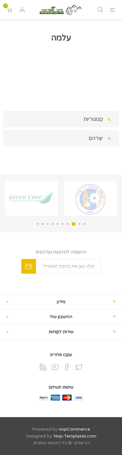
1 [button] (84, 224)
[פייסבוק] (67, 367)
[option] (90, 198)
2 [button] (79, 224)
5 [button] (63, 224)
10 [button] (37, 224)
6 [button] (57, 224)
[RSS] (43, 367)
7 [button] (52, 224)
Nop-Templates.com (74, 436)
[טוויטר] (79, 367)
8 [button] (47, 224)
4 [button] (68, 224)
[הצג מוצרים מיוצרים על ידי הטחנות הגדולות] (90, 198)
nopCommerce (74, 429)
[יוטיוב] (55, 367)
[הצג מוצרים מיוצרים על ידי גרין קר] (31, 198)
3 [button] (73, 224)
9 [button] (42, 224)
